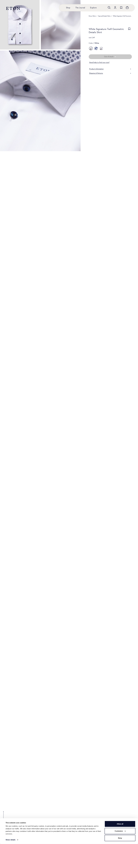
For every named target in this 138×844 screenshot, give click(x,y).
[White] (91, 48)
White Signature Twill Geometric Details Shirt (122, 16)
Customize (119, 831)
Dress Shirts (92, 16)
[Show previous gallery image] (3, 816)
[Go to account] (115, 7)
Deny (120, 838)
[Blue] (96, 48)
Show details (10, 840)
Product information (96, 69)
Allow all (120, 824)
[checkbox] (129, 31)
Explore (93, 8)
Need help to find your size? (99, 62)
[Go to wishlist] (121, 7)
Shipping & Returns (96, 73)
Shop (68, 8)
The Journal (80, 8)
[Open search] (109, 7)
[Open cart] (127, 7)
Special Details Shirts (104, 16)
